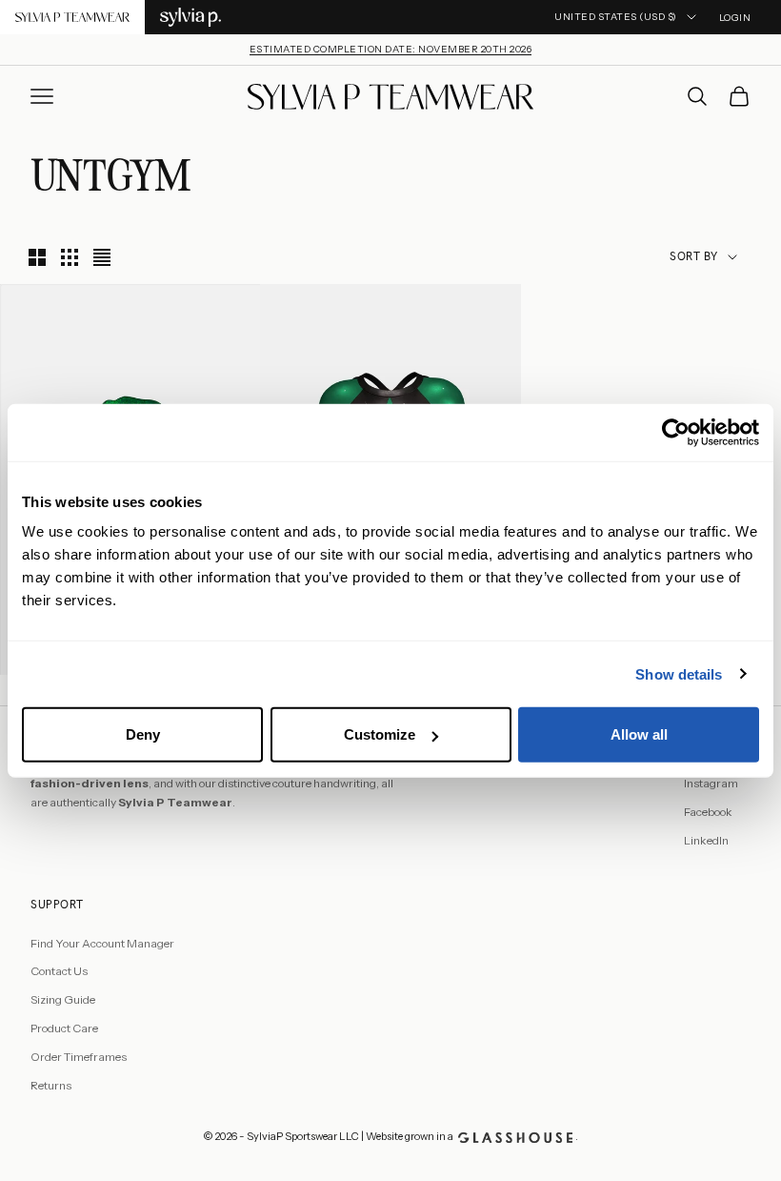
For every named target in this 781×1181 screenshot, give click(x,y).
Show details (678, 673)
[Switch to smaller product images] (69, 257)
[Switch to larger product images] (37, 257)
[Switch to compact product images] (101, 257)
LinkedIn (706, 840)
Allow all (639, 734)
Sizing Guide (62, 999)
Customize (379, 734)
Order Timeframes (78, 1056)
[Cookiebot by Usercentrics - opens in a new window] (675, 431)
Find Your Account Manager (102, 943)
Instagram (711, 783)
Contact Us (59, 971)
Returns (50, 1085)
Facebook (708, 811)
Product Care (64, 1028)
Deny (143, 734)
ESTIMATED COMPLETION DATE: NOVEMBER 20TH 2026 (391, 49)
